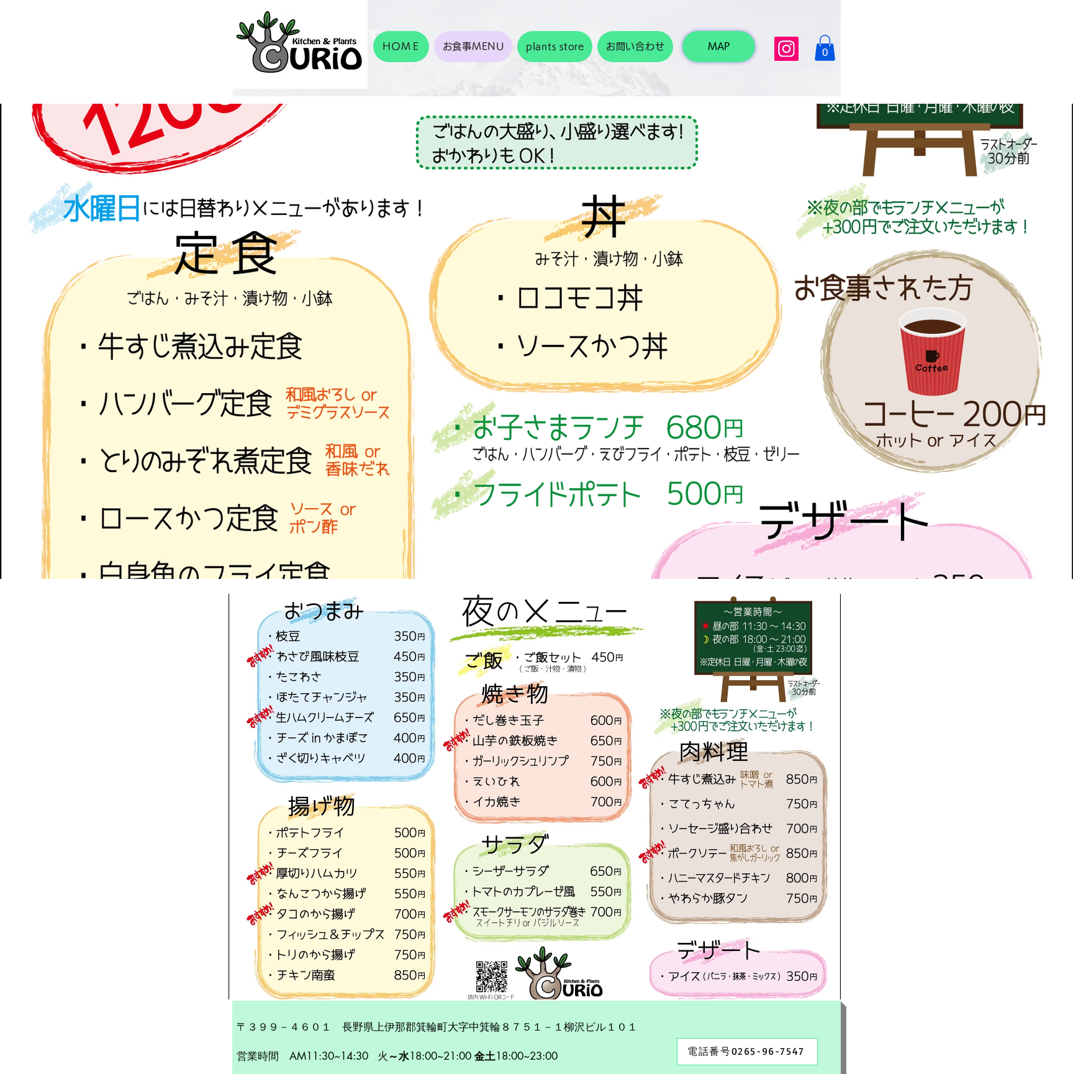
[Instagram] (786, 49)
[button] (825, 48)
